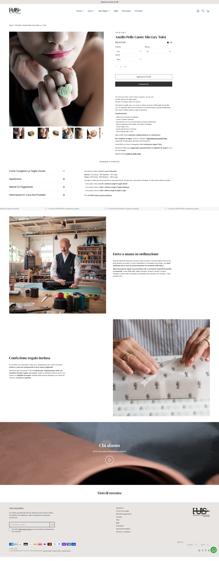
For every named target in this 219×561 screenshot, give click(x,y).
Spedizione (15, 179)
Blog (117, 523)
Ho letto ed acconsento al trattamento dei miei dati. (33, 530)
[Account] (198, 11)
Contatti (119, 517)
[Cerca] (203, 11)
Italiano (190, 544)
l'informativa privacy (25, 529)
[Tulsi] (15, 11)
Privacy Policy (56, 551)
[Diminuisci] (117, 66)
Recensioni (126, 11)
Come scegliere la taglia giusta (27, 171)
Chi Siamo (138, 11)
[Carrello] (208, 11)
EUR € (203, 544)
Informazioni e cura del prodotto (27, 194)
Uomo (90, 11)
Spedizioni (120, 508)
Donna (79, 11)
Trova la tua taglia (122, 511)
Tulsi (15, 549)
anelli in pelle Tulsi (133, 154)
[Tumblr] (209, 550)
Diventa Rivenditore (123, 529)
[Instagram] (199, 550)
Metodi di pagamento (21, 186)
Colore (117, 55)
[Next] (102, 133)
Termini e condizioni (123, 532)
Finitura (118, 47)
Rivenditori (120, 526)
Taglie (116, 11)
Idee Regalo (103, 11)
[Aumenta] (125, 66)
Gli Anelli (18, 25)
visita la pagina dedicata (103, 195)
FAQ (117, 520)
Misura (147, 47)
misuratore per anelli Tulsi (157, 138)
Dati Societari (47, 551)
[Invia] (52, 524)
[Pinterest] (206, 550)
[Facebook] (202, 550)
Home (11, 25)
